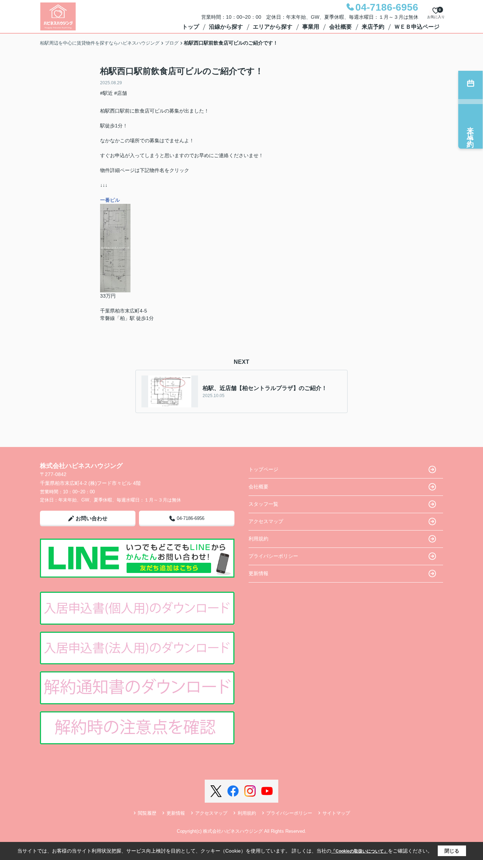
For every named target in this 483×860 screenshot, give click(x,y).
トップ (190, 27)
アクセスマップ (266, 521)
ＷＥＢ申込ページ (417, 27)
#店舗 (120, 93)
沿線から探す (226, 27)
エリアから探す (272, 27)
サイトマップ (336, 813)
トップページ (263, 469)
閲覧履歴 (147, 813)
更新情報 (258, 573)
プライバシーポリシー (273, 556)
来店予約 (373, 27)
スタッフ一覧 (263, 504)
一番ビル (110, 200)
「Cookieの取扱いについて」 (359, 851)
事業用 (310, 27)
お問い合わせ (91, 518)
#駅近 (106, 93)
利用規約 (258, 538)
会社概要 (340, 27)
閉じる (451, 851)
